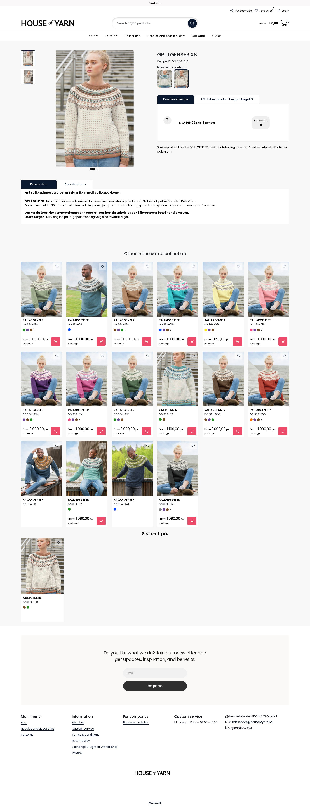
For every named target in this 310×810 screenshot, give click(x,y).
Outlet (216, 36)
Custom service (83, 728)
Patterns (27, 735)
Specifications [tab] (75, 184)
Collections (132, 36)
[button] (92, 169)
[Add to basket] (55, 341)
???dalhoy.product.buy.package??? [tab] (227, 99)
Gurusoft (155, 803)
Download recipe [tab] (175, 99)
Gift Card (198, 36)
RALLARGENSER (33, 320)
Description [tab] (38, 184)
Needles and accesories (37, 728)
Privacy (77, 753)
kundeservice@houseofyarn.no (251, 722)
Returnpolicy (81, 741)
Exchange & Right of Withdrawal (94, 747)
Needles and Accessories (164, 36)
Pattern (110, 36)
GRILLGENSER (168, 410)
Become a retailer (136, 722)
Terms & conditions (85, 735)
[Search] (192, 23)
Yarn (92, 36)
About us (78, 722)
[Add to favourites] (56, 266)
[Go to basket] (284, 24)
